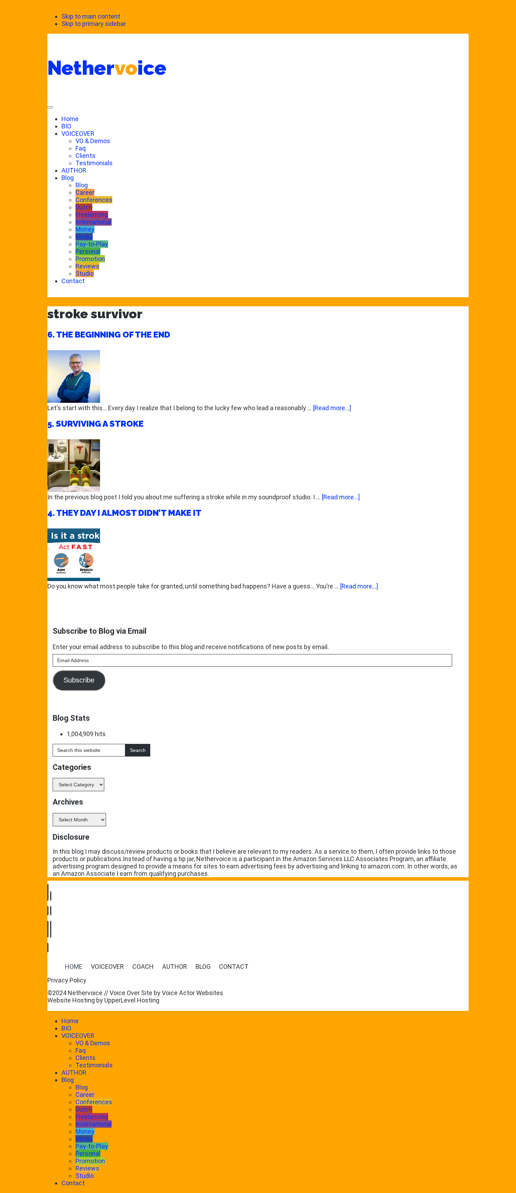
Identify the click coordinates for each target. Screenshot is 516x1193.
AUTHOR (73, 170)
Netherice (106, 67)
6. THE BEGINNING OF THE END (108, 334)
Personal (87, 251)
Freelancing (91, 214)
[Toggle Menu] (50, 107)
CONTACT (234, 966)
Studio (84, 273)
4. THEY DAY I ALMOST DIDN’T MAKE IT (124, 513)
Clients (85, 155)
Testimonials (94, 163)
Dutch (83, 207)
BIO (66, 126)
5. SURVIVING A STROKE (95, 424)
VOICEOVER (77, 133)
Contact (73, 281)
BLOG (203, 966)
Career (84, 192)
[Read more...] (332, 408)
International (93, 222)
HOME (73, 966)
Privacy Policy (66, 980)
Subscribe (79, 680)
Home (70, 118)
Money (84, 229)
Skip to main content (90, 16)
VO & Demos (92, 141)
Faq (80, 148)
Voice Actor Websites (192, 993)
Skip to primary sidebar (93, 23)
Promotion (90, 258)
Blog (67, 177)
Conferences (93, 200)
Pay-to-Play (91, 244)
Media (84, 236)
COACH (143, 966)
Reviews (87, 266)
